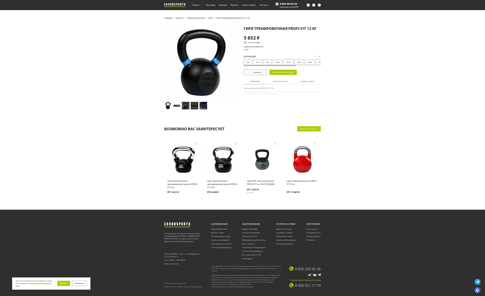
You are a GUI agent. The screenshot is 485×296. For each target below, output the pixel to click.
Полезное (311, 240)
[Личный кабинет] (319, 5)
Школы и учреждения (220, 240)
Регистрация (312, 229)
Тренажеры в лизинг (284, 236)
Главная (168, 18)
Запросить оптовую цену (283, 72)
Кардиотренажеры (250, 229)
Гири (210, 18)
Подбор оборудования (286, 240)
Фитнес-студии (217, 233)
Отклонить (79, 283)
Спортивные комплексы (221, 244)
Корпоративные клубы (220, 236)
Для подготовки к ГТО (251, 255)
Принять (63, 283)
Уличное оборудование (221, 247)
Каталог (195, 5)
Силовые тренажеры (251, 233)
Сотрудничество (314, 233)
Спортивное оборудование (253, 247)
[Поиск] (308, 5)
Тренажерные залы (219, 229)
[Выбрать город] (299, 3)
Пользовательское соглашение (175, 283)
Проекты (234, 5)
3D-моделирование (284, 244)
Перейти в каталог (308, 129)
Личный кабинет (313, 236)
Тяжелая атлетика (196, 18)
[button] (319, 56)
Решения (223, 5)
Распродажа (247, 259)
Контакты (264, 5)
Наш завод (210, 5)
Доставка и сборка (284, 233)
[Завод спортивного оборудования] (174, 5)
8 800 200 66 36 (288, 3)
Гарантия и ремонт (284, 229)
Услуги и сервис (249, 5)
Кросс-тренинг (248, 244)
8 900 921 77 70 (308, 285)
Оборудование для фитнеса (254, 240)
